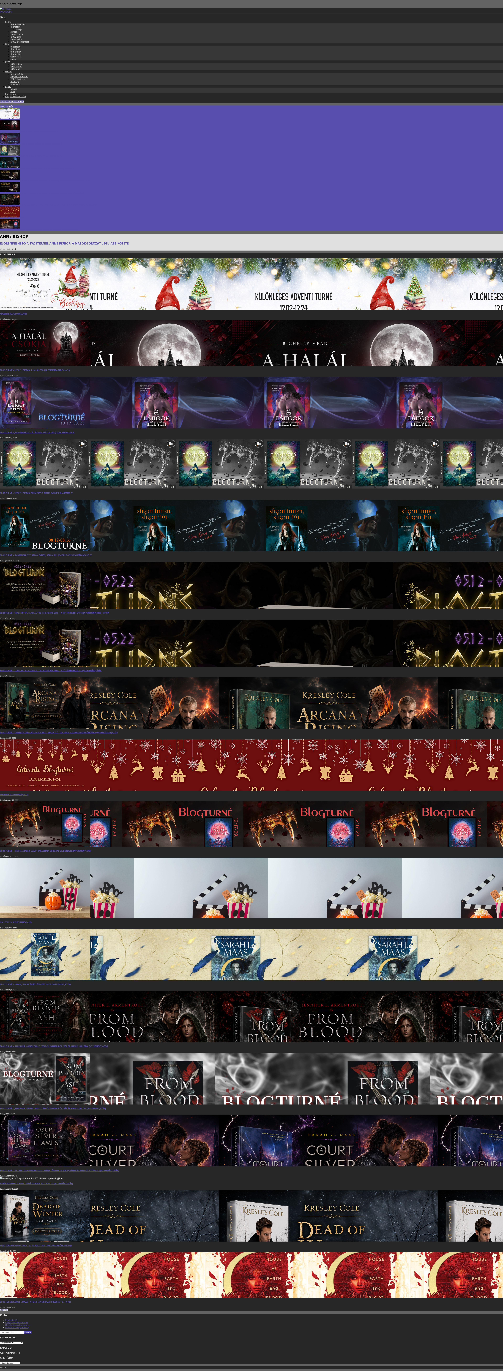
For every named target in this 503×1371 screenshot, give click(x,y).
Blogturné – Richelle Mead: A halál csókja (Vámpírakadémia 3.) (29, 131)
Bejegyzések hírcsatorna (16, 1322)
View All (4, 1310)
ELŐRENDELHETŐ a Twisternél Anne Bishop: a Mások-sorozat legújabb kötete (64, 243)
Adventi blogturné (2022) (12, 217)
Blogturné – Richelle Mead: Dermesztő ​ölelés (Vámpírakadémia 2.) (31, 156)
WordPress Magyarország (17, 1327)
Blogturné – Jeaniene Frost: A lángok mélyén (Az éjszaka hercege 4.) (31, 143)
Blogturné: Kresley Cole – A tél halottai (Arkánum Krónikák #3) (36, 1245)
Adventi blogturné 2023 (11, 119)
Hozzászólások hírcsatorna (17, 1325)
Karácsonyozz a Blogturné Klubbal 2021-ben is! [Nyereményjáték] (36, 1183)
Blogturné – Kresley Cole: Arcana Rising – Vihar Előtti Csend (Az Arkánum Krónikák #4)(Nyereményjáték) (49, 205)
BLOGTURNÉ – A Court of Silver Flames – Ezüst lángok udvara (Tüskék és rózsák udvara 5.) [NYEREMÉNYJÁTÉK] (59, 1170)
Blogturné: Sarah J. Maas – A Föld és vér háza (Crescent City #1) (35, 1302)
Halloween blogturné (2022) (16, 922)
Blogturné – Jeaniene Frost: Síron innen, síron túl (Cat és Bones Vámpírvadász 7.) (37, 168)
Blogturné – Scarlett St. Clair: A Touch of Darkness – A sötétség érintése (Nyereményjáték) (42, 193)
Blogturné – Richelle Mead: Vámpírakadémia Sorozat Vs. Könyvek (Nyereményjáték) (39, 230)
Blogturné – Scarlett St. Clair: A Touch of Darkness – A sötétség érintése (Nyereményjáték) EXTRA (45, 180)
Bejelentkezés (11, 1320)
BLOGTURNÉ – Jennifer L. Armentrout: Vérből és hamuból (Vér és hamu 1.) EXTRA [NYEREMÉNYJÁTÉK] (53, 1108)
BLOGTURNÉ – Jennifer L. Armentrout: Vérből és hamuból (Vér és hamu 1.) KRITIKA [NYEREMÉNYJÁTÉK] (54, 1046)
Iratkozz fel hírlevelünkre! (12, 101)
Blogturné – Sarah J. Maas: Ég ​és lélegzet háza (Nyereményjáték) (35, 984)
